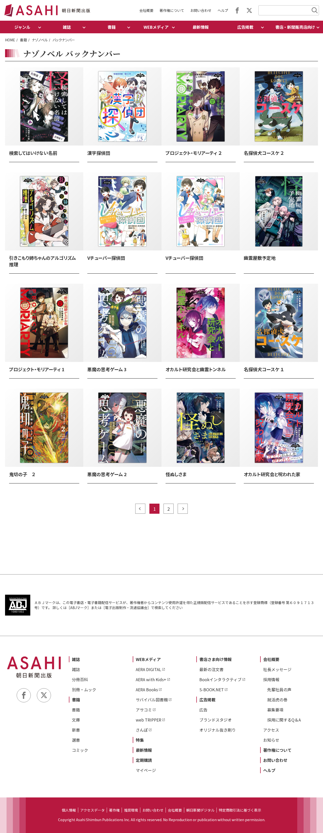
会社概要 (146, 10)
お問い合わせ (200, 10)
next (183, 509)
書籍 (23, 39)
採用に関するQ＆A (284, 720)
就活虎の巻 (277, 700)
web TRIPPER (148, 720)
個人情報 (69, 810)
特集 (140, 740)
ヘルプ (223, 10)
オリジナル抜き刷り (217, 730)
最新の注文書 (211, 669)
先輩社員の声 (279, 689)
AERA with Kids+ (151, 679)
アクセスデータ (92, 810)
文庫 (76, 720)
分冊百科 (80, 679)
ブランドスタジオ (215, 720)
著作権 (114, 810)
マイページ (146, 770)
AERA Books (147, 689)
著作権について (171, 10)
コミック (80, 750)
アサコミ (144, 710)
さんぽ (142, 730)
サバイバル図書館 (152, 700)
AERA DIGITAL (148, 669)
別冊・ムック (84, 689)
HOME (10, 39)
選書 (76, 740)
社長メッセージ (277, 669)
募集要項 (275, 710)
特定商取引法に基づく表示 (240, 810)
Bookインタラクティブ (220, 679)
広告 (203, 710)
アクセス (271, 730)
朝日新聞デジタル (200, 810)
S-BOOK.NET (211, 689)
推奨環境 (131, 810)
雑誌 (76, 659)
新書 (76, 730)
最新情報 (201, 27)
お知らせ (271, 740)
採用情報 (271, 679)
